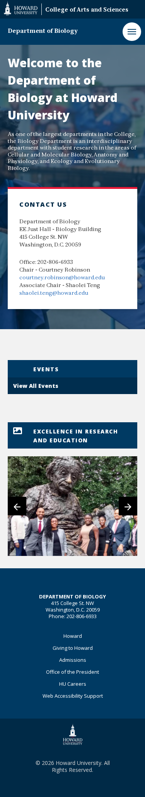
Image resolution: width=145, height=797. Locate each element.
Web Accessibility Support (73, 695)
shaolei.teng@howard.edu (53, 293)
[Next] (128, 506)
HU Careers (72, 683)
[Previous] (17, 506)
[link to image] (72, 506)
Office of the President (72, 671)
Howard (72, 635)
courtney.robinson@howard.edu (62, 278)
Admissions (72, 659)
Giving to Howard (73, 647)
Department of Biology (43, 31)
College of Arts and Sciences (86, 10)
